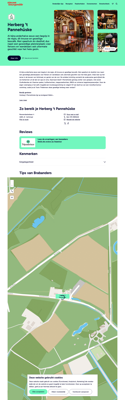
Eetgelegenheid (26, 162)
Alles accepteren (38, 392)
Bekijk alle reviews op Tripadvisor (50, 142)
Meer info (14, 58)
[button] (12, 181)
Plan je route (23, 120)
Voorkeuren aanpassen (81, 392)
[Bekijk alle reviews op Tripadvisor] (28, 142)
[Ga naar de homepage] (15, 3)
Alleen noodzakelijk (58, 392)
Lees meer (23, 100)
